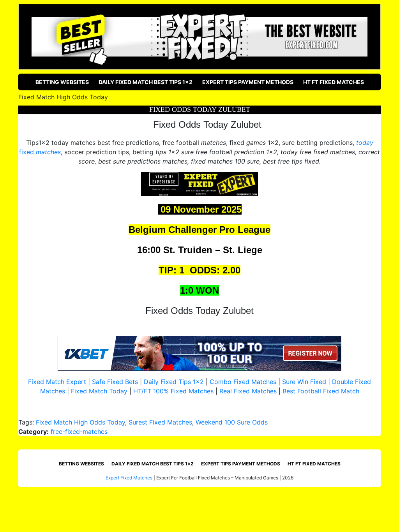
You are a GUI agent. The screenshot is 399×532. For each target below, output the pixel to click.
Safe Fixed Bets (115, 382)
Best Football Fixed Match (320, 391)
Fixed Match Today (99, 391)
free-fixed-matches (79, 431)
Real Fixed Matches (248, 391)
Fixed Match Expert (57, 382)
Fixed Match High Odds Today (80, 422)
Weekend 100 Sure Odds (232, 422)
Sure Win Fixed (304, 382)
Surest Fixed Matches (160, 422)
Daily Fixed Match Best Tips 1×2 (145, 82)
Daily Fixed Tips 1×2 (174, 382)
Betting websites (62, 82)
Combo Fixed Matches (243, 382)
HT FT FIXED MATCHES (333, 82)
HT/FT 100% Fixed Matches (173, 391)
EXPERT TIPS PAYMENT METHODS (247, 82)
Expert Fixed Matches (129, 478)
